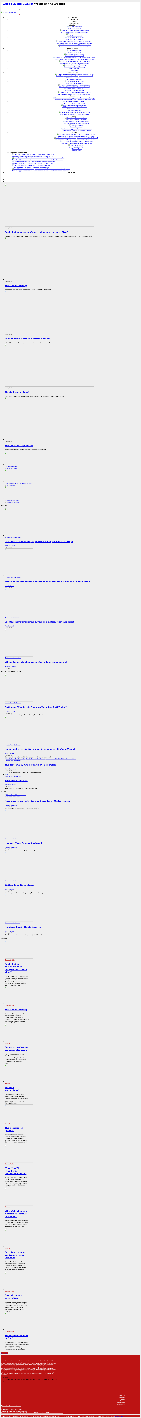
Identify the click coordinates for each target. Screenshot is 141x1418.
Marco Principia (10, 769)
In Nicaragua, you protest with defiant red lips (74, 94)
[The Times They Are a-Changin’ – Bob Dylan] (76, 142)
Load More (4, 1353)
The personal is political (74, 39)
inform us (29, 1373)
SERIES (4, 506)
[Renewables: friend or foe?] (74, 54)
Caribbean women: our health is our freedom (74, 47)
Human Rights (72, 72)
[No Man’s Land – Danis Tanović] (19, 921)
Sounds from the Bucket (13, 703)
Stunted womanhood (74, 36)
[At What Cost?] (74, 69)
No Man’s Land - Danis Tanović (23, 927)
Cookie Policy (121, 1404)
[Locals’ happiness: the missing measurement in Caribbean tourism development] (41, 169)
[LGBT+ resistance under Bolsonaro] (74, 105)
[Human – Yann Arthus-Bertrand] (19, 837)
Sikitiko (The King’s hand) (20, 885)
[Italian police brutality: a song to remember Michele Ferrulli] (76, 138)
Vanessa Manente (11, 805)
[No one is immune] (74, 109)
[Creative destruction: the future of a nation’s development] (33, 162)
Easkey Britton (12, 468)
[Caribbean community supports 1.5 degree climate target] (74, 58)
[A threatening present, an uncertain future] (74, 112)
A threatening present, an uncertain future (74, 114)
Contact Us (122, 1397)
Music (74, 132)
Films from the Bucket (12, 797)
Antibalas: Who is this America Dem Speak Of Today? (76, 136)
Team (74, 21)
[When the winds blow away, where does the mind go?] (31, 165)
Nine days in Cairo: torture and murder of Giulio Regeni (37, 801)
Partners (122, 1401)
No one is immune (74, 111)
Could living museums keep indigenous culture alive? (74, 76)
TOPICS (4, 938)
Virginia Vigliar (10, 711)
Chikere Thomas (10, 666)
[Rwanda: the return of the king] (74, 65)
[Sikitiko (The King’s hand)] (19, 879)
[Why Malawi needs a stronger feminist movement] (74, 41)
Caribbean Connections (17, 152)
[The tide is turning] (74, 27)
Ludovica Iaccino (13, 502)
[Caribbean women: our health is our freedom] (74, 45)
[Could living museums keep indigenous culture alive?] (74, 74)
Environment (72, 48)
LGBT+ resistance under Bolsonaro (74, 107)
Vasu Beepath (9, 626)
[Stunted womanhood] (74, 34)
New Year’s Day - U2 (76, 147)
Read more (121, 1416)
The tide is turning (74, 28)
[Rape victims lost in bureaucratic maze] (74, 30)
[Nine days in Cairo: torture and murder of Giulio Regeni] (15, 795)
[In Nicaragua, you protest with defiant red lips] (74, 92)
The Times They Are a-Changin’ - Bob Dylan (76, 143)
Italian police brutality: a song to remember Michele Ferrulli (76, 140)
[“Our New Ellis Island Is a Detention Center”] (74, 85)
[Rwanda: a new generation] (74, 89)
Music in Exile (76, 151)
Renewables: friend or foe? (74, 56)
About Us (74, 19)
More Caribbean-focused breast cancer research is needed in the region (37, 160)
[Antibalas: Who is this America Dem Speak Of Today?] (76, 134)
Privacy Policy (121, 1402)
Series (72, 96)
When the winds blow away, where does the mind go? (30, 167)
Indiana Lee (11, 485)
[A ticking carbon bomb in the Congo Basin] (74, 61)
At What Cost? (74, 70)
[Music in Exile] (76, 149)
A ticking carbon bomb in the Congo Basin (74, 63)
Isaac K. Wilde (9, 753)
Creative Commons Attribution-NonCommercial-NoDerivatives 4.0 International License (32, 1413)
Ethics (123, 1399)
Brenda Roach (9, 586)
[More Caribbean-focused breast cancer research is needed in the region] (38, 158)
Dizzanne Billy (10, 546)
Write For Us (72, 172)
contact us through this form (49, 1368)
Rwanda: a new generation (74, 90)
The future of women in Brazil (74, 103)
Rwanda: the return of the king (74, 67)
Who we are (72, 17)
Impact (74, 116)
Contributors (74, 23)
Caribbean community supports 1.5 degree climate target (74, 59)
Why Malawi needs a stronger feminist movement (74, 43)
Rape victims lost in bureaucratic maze (74, 32)
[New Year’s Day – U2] (76, 145)
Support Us (122, 1395)
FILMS (3, 791)
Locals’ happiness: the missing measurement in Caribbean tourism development (40, 171)
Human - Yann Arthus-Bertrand (23, 843)
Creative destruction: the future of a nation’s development (32, 163)
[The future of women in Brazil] (74, 101)
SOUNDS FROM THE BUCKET (12, 671)
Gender (72, 25)
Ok (116, 1416)
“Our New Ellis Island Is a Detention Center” (74, 87)
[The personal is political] (74, 38)
